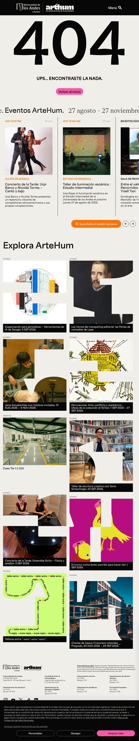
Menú (112, 7)
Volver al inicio (69, 91)
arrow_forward (132, 224)
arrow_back (125, 224)
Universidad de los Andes (85, 665)
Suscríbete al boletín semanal (98, 224)
